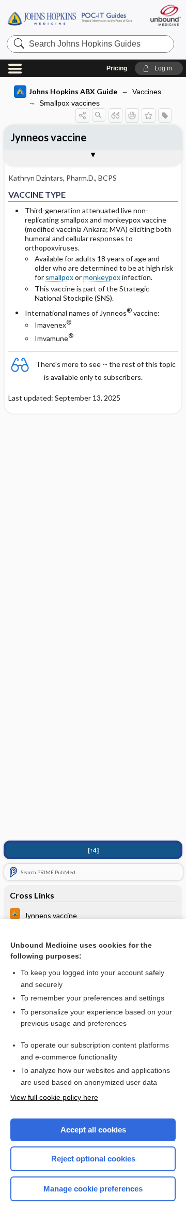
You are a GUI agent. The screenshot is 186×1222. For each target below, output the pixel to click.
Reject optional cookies (93, 1158)
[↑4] (93, 850)
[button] (159, 68)
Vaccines (146, 91)
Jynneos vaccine (48, 137)
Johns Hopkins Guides (70, 18)
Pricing (116, 68)
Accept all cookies (93, 1129)
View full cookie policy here (54, 1097)
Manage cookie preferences (93, 1188)
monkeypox (101, 277)
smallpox (59, 277)
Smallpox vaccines (69, 103)
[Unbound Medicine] (165, 15)
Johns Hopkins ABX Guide (73, 91)
